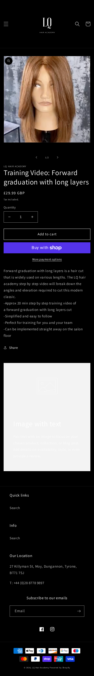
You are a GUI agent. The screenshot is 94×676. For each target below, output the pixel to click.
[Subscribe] (79, 611)
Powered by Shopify (60, 667)
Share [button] (13, 347)
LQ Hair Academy (40, 667)
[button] (6, 24)
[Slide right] (57, 157)
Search (15, 508)
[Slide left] (36, 157)
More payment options (47, 259)
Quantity (10, 207)
